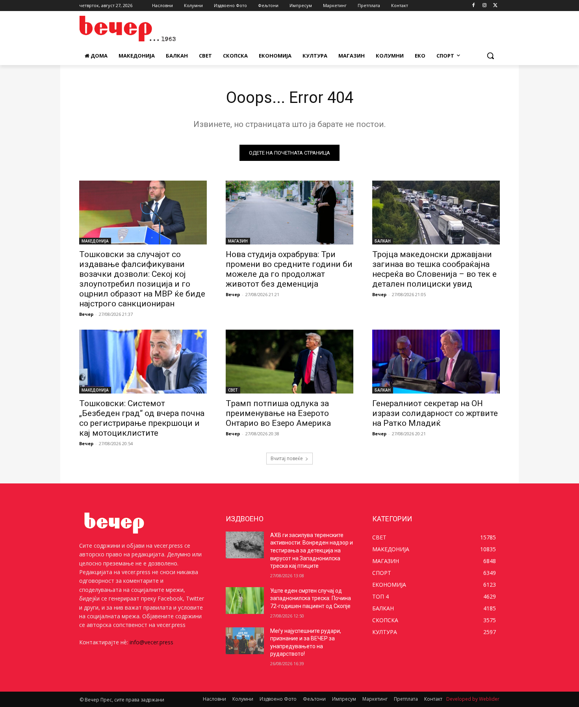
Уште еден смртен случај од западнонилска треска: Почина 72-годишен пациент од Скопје (310, 598)
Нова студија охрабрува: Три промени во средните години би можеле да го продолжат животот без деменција (289, 269)
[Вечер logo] (142, 28)
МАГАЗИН (238, 241)
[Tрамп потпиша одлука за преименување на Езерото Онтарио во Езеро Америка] (289, 362)
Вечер (86, 314)
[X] (495, 5)
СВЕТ (233, 390)
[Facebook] (473, 5)
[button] (490, 55)
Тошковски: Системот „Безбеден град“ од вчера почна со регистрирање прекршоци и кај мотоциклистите (141, 418)
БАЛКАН (383, 241)
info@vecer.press (151, 642)
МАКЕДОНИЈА (95, 241)
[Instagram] (484, 5)
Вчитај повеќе (287, 458)
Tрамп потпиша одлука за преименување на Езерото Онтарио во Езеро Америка (278, 413)
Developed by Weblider (472, 699)
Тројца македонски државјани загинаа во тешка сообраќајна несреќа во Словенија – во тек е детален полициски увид (434, 269)
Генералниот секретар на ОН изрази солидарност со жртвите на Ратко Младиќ (435, 413)
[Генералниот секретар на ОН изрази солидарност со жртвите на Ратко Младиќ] (436, 362)
